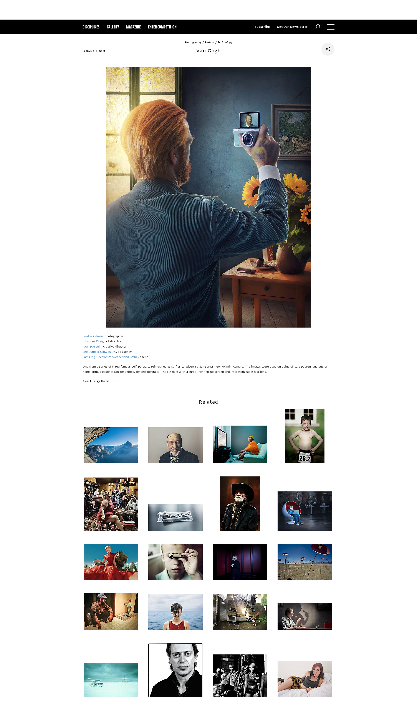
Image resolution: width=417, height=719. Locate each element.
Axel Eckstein (92, 347)
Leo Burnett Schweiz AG (99, 352)
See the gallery (96, 381)
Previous (88, 51)
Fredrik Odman (93, 336)
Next (102, 51)
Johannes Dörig (93, 341)
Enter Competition (162, 27)
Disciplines (91, 27)
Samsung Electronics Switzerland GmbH (110, 357)
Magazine (133, 27)
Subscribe (262, 27)
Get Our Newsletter (292, 27)
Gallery (113, 27)
